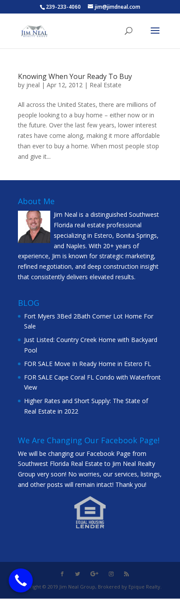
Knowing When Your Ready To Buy (75, 76)
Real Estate (105, 85)
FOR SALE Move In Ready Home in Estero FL (87, 363)
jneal (33, 85)
